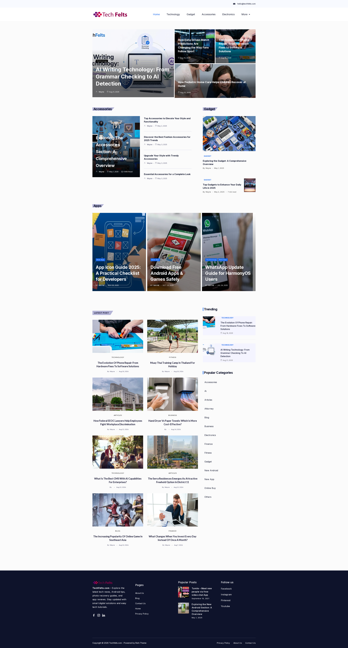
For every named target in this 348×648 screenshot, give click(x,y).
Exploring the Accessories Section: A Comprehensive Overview (111, 151)
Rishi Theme (140, 643)
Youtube (225, 606)
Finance (173, 531)
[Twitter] (108, 615)
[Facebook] (93, 615)
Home (156, 14)
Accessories (208, 14)
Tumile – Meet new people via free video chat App (202, 591)
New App (100, 260)
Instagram (226, 594)
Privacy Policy (142, 614)
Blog (117, 531)
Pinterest (226, 600)
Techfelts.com (115, 643)
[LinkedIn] (103, 615)
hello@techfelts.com (246, 4)
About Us (139, 593)
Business (172, 415)
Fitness (172, 357)
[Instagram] (98, 615)
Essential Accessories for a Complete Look (167, 174)
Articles (118, 415)
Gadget (191, 14)
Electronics (228, 14)
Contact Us (140, 603)
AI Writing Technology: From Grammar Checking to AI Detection (132, 76)
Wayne (101, 92)
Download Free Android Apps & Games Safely (166, 273)
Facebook (226, 588)
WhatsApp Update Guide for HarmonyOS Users (228, 273)
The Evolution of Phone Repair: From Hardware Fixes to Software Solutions (237, 325)
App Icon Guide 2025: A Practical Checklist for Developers (118, 273)
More (244, 14)
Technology (173, 14)
